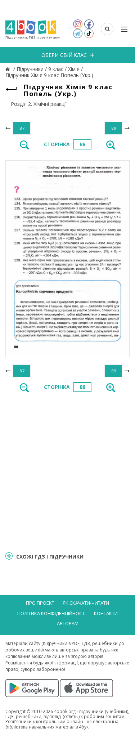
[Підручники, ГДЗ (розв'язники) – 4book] (8, 69)
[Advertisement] (67, 471)
